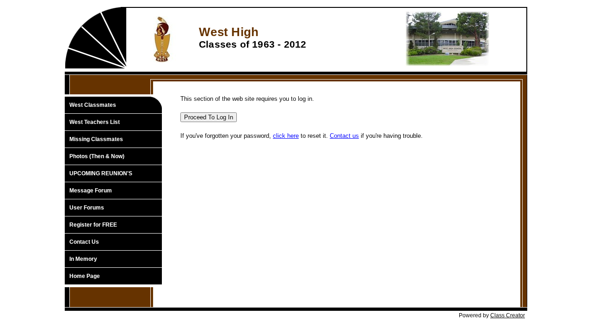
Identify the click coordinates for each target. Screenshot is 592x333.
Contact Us (84, 242)
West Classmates (92, 105)
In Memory (83, 259)
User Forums (86, 207)
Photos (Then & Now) (96, 156)
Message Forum (90, 190)
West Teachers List (94, 122)
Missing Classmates (96, 139)
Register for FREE (93, 225)
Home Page (84, 276)
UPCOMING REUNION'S (100, 173)
